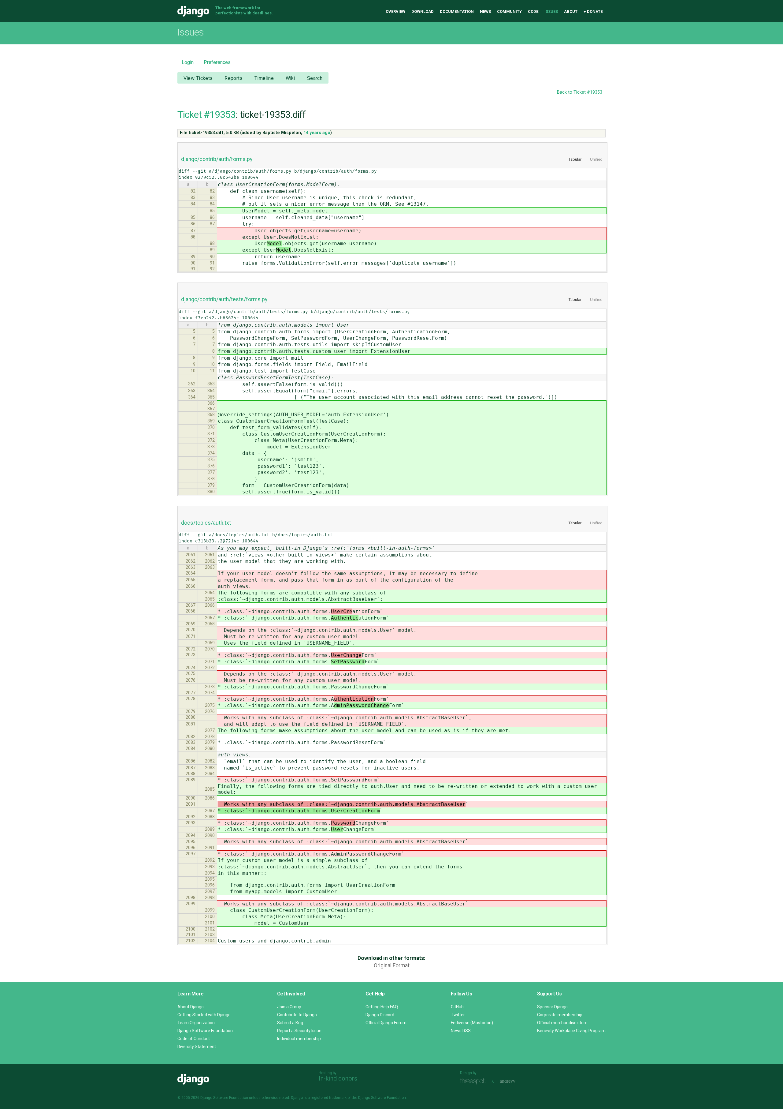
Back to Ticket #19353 (579, 92)
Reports (234, 78)
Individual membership (299, 1038)
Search (315, 78)
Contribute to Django (297, 1014)
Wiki (290, 78)
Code (533, 11)
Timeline (264, 78)
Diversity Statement (196, 1046)
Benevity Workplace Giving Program (571, 1030)
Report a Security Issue (299, 1030)
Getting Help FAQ (382, 1006)
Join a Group (289, 1006)
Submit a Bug (290, 1022)
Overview (395, 11)
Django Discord (380, 1014)
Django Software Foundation (205, 1030)
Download (422, 11)
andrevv (514, 1081)
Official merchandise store (562, 1022)
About (570, 11)
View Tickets (198, 78)
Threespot (474, 1081)
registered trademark (329, 1098)
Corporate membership (559, 1014)
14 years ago (316, 132)
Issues (551, 11)
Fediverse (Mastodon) (472, 1022)
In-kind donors (338, 1078)
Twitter (458, 1014)
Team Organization (196, 1022)
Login (188, 62)
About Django (190, 1006)
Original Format (392, 965)
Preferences (217, 62)
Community (509, 11)
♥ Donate (593, 11)
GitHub (457, 1006)
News (485, 11)
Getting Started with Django (204, 1014)
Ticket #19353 (206, 114)
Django (193, 11)
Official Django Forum (386, 1022)
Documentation (457, 11)
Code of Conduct (193, 1038)
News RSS (461, 1030)
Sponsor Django (552, 1006)
